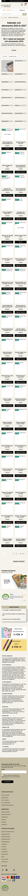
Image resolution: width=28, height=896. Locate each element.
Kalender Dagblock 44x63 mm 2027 (20, 423)
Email (3, 769)
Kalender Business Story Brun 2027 (7, 376)
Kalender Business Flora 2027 (20, 143)
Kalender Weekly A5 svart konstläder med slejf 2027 (7, 143)
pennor (17, 644)
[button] (14, 10)
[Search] (24, 14)
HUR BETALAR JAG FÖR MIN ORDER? (11, 619)
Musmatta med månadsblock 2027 (20, 213)
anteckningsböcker (18, 631)
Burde (15, 751)
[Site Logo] (7, 5)
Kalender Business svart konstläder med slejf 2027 (7, 284)
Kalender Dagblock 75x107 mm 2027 (7, 423)
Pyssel (2, 856)
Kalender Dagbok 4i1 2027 (7, 166)
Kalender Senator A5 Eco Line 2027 (7, 469)
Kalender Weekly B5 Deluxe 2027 (7, 213)
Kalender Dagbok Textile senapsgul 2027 (20, 329)
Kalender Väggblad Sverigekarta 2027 (20, 540)
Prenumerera (7, 781)
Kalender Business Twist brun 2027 (7, 353)
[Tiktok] (17, 870)
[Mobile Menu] (2, 5)
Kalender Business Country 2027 (20, 376)
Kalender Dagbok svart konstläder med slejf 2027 (20, 284)
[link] (14, 597)
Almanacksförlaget (7, 751)
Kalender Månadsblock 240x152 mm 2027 (20, 399)
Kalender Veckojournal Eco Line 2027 (20, 516)
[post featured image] (21, 134)
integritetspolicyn (5, 778)
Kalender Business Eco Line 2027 (20, 469)
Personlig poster (4, 854)
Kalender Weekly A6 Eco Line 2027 (7, 446)
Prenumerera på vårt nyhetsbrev (10, 764)
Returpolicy (3, 819)
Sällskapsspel (4, 861)
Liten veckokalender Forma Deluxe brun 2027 (21, 167)
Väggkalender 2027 (5, 834)
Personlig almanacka (5, 836)
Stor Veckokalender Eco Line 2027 (7, 516)
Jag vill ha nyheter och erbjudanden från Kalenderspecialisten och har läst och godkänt (11, 777)
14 (20, 553)
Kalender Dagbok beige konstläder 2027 (7, 329)
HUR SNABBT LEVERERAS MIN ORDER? (12, 610)
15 (22, 553)
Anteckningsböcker (5, 841)
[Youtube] (10, 870)
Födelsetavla (4, 849)
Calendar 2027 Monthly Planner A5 (7, 236)
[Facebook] (2, 870)
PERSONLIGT (19, 564)
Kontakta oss (4, 824)
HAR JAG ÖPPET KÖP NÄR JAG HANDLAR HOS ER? (14, 614)
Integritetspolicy (4, 817)
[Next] (25, 554)
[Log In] (22, 5)
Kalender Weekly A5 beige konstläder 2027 (7, 306)
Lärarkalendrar (4, 851)
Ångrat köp (3, 822)
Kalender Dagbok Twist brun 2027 (20, 353)
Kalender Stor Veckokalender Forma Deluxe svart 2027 (7, 190)
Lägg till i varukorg (20, 148)
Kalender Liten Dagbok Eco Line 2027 (7, 493)
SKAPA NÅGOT (19, 561)
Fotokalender (4, 844)
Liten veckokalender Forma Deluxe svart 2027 (21, 190)
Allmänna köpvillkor (5, 812)
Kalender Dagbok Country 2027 (7, 399)
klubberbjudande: (16, 641)
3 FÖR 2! (18, 634)
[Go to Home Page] (1, 17)
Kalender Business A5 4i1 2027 (7, 259)
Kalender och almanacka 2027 (7, 831)
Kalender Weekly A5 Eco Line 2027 (20, 446)
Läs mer (14, 50)
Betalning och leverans (6, 814)
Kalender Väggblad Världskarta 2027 (7, 540)
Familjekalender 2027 (5, 839)
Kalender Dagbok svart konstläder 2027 (20, 259)
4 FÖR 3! (16, 647)
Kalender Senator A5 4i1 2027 (20, 236)
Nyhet (4, 129)
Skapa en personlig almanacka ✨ (16, 1)
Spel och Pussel (4, 859)
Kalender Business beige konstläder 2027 (20, 306)
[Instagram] (14, 870)
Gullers (17, 750)
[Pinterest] (6, 870)
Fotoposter (3, 846)
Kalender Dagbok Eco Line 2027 (20, 493)
